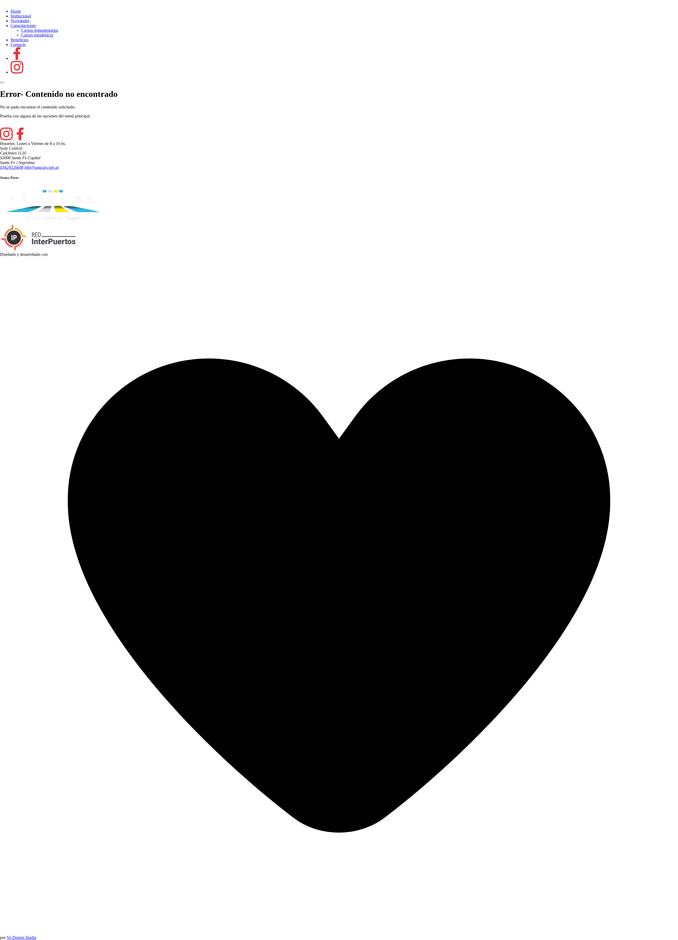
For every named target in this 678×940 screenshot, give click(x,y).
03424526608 (11, 167)
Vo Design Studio (21, 937)
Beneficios (19, 40)
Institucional (21, 16)
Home (16, 11)
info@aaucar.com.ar (41, 167)
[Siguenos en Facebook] (17, 58)
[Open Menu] (2, 82)
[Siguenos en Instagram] (17, 72)
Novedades (20, 21)
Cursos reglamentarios (39, 30)
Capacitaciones (23, 25)
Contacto (18, 44)
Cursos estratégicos (37, 35)
